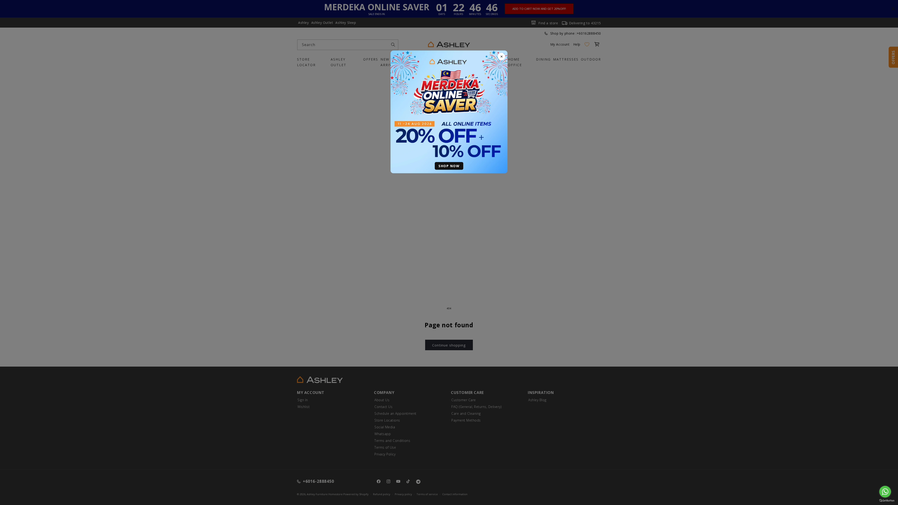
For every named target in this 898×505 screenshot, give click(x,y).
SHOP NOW (449, 166)
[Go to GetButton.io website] (886, 500)
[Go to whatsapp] (885, 492)
